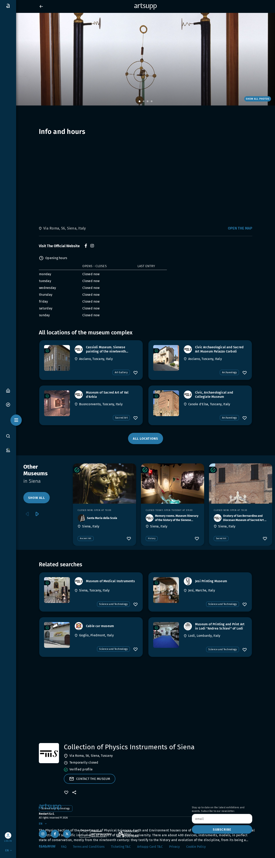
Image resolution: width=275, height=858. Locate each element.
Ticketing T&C (121, 847)
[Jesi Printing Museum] (166, 590)
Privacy (174, 847)
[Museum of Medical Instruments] (57, 590)
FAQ (63, 847)
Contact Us (47, 847)
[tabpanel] (137, 59)
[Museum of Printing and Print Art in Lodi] (166, 635)
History (151, 538)
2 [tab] (144, 101)
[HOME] (8, 390)
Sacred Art (121, 417)
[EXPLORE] (8, 404)
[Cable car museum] (57, 635)
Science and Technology (113, 604)
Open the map (240, 228)
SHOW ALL (36, 498)
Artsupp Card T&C (150, 847)
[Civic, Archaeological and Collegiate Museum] (166, 403)
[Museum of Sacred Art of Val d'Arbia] (57, 403)
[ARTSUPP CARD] (8, 450)
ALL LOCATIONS (145, 438)
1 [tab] (140, 101)
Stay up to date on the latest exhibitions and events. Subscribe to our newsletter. (218, 809)
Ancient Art (85, 538)
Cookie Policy (196, 847)
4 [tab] (152, 101)
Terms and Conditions (88, 847)
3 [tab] (148, 101)
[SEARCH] (8, 436)
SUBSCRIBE (222, 829)
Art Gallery (121, 372)
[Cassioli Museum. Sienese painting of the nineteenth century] (57, 358)
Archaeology (229, 372)
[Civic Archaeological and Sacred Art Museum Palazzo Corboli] (166, 358)
